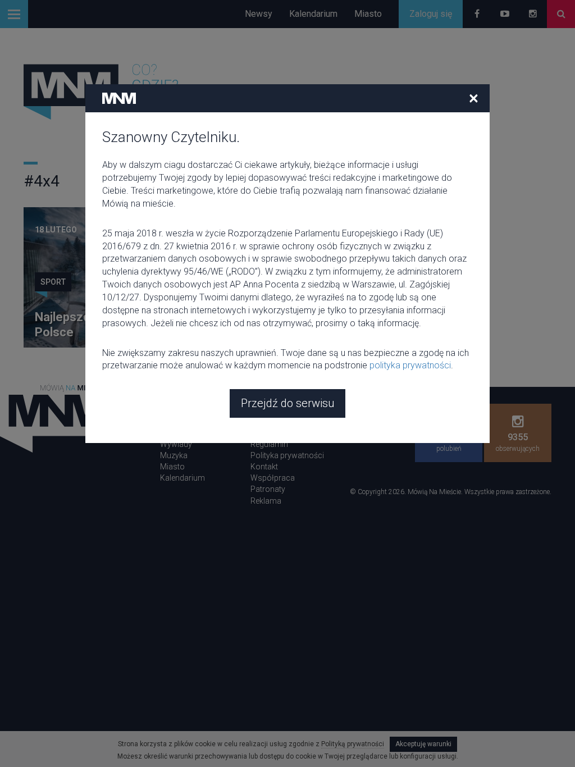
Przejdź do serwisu (287, 403)
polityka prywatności (410, 365)
